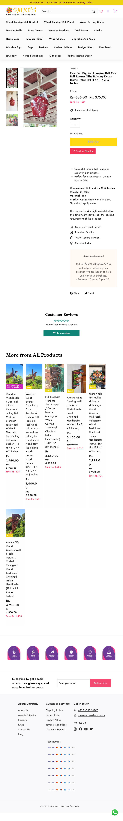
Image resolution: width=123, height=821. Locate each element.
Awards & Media (27, 715)
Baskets (43, 47)
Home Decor (13, 39)
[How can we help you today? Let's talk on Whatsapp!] (114, 815)
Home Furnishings (33, 55)
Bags (30, 47)
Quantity (75, 119)
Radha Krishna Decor (80, 55)
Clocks (98, 30)
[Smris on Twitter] (91, 729)
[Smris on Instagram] (75, 729)
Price (73, 91)
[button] (101, 11)
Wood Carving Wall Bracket (22, 22)
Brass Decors (35, 30)
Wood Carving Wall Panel (59, 22)
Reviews (22, 720)
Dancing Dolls (14, 30)
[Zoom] (40, 97)
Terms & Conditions (56, 724)
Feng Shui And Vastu (83, 39)
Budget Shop (85, 47)
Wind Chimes (57, 39)
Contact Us (24, 729)
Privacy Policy (53, 720)
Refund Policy (53, 715)
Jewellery (11, 55)
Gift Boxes (56, 55)
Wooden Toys (14, 47)
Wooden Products (59, 30)
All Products (47, 355)
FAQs (21, 724)
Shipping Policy (54, 710)
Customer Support (55, 729)
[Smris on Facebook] (80, 729)
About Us (23, 710)
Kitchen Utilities (63, 47)
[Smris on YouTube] (86, 729)
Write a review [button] (61, 333)
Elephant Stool (34, 39)
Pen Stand (105, 47)
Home (73, 68)
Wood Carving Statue (92, 22)
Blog (20, 734)
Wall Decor (81, 30)
